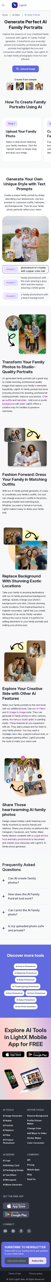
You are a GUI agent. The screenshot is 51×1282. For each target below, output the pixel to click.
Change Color (34, 1128)
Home (5, 15)
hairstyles (22, 400)
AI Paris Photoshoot (36, 993)
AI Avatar (7, 1120)
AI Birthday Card (11, 1165)
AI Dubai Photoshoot (25, 1000)
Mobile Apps (33, 1169)
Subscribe (37, 1260)
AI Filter (6, 1135)
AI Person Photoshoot (25, 966)
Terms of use (14, 1273)
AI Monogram (9, 1180)
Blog (29, 1174)
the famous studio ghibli (21, 719)
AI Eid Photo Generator (25, 1006)
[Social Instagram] (13, 1231)
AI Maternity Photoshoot (25, 973)
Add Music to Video (37, 1133)
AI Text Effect (9, 1175)
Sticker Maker (34, 1138)
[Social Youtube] (5, 1231)
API (28, 1160)
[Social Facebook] (21, 1231)
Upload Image (27, 69)
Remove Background (37, 1116)
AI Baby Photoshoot (25, 980)
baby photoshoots (21, 839)
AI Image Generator (12, 1116)
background (8, 403)
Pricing (30, 1165)
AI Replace (8, 1130)
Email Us (31, 1179)
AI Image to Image (16, 712)
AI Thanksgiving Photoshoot (25, 986)
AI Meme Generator (12, 1184)
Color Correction (35, 1143)
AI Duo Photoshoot (14, 993)
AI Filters (40, 708)
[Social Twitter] (29, 1231)
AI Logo (6, 1160)
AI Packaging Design (13, 1170)
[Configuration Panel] (3, 880)
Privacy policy (35, 1273)
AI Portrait (8, 1125)
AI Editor (16, 15)
